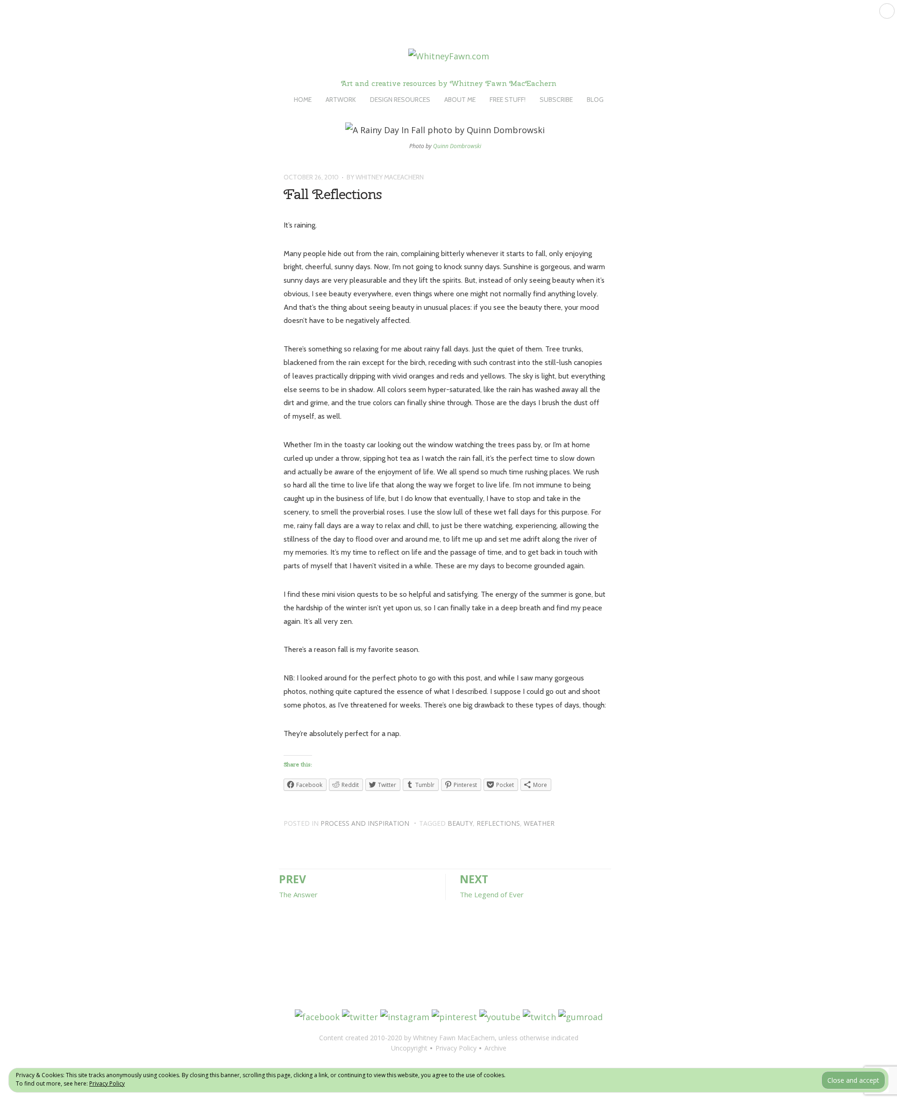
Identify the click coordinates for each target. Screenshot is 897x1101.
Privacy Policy (107, 1083)
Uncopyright (409, 1048)
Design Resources (400, 99)
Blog (595, 99)
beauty (460, 823)
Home (303, 99)
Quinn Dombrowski (457, 146)
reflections (498, 823)
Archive (495, 1048)
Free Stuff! (508, 99)
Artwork (341, 99)
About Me (460, 99)
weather (539, 823)
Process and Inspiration (364, 823)
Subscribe (556, 99)
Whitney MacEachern (390, 177)
